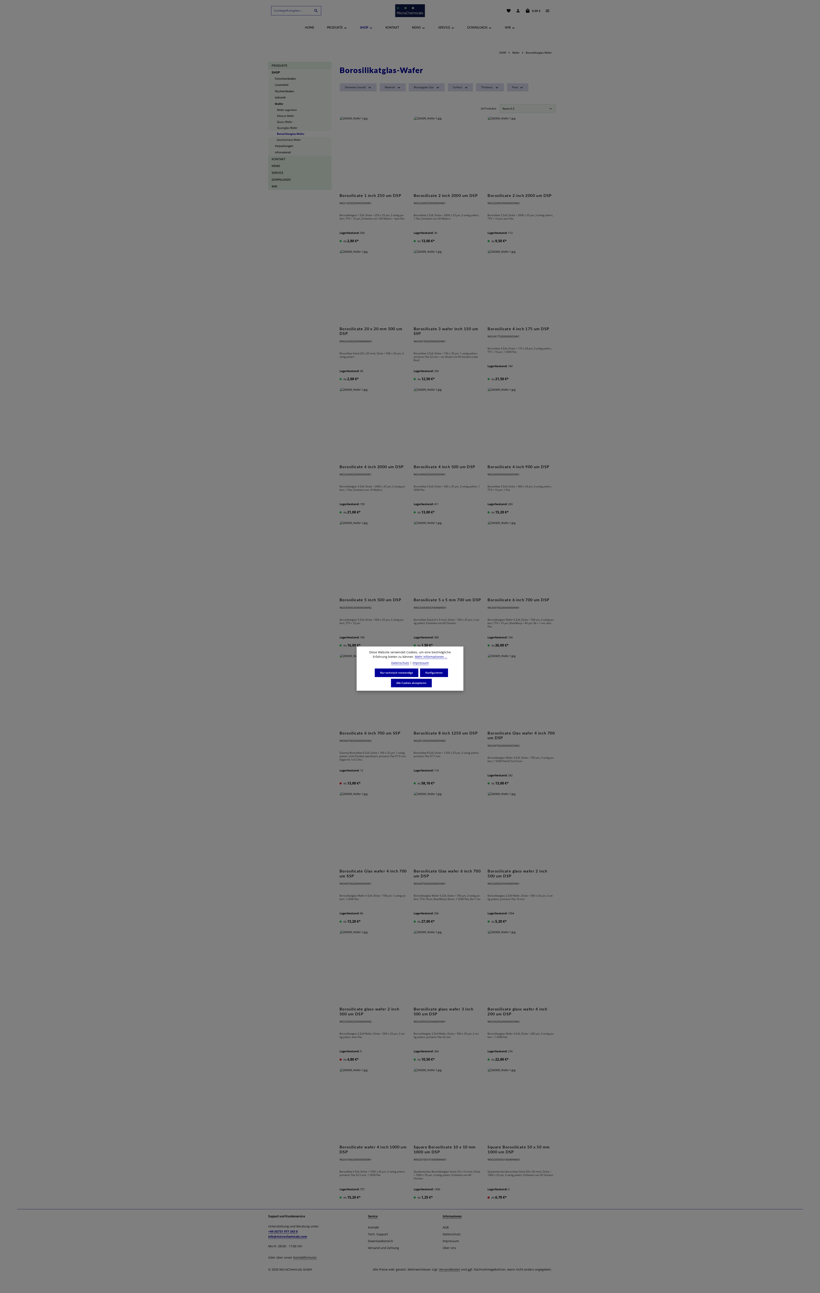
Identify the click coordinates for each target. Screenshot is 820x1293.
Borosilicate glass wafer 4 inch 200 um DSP (517, 1011)
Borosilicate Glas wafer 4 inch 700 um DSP (521, 736)
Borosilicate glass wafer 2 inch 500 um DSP (517, 873)
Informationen (452, 1216)
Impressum (451, 1241)
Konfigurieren (434, 672)
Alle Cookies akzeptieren (411, 683)
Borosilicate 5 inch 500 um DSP (370, 600)
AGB (446, 1227)
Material (390, 87)
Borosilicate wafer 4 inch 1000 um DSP (373, 1149)
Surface (457, 87)
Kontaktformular (305, 1257)
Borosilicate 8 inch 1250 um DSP (446, 733)
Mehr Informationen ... (431, 657)
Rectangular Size (424, 87)
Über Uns (449, 1248)
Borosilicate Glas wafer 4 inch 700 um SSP (373, 873)
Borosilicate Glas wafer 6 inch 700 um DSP (447, 873)
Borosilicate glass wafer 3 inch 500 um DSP (443, 1011)
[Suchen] (316, 10)
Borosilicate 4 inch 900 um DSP (518, 467)
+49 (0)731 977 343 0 (283, 1231)
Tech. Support (378, 1234)
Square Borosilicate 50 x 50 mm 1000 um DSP (519, 1149)
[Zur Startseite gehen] (410, 10)
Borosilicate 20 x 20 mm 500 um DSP (371, 331)
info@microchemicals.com (287, 1236)
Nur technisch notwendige (396, 672)
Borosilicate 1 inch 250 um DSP (370, 196)
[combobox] (291, 10)
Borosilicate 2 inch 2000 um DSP (446, 196)
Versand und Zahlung (383, 1248)
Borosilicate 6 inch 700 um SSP (370, 733)
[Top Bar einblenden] (547, 10)
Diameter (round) (355, 87)
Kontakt (373, 1227)
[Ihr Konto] (518, 10)
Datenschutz (452, 1234)
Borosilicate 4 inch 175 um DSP (518, 329)
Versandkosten (449, 1269)
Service (373, 1216)
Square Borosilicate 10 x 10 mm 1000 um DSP (445, 1149)
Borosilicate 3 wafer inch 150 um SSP (446, 331)
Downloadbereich (380, 1241)
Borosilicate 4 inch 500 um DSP (444, 467)
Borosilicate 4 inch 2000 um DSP (372, 467)
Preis (515, 87)
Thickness (487, 87)
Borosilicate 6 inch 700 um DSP (518, 600)
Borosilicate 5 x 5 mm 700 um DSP (447, 600)
